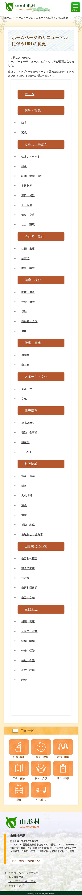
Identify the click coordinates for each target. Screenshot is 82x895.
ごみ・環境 (28, 224)
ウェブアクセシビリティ (22, 881)
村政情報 (31, 464)
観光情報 (31, 410)
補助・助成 (28, 524)
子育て (25, 258)
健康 (24, 331)
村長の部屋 (28, 568)
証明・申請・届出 (32, 175)
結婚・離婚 (28, 640)
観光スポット (29, 422)
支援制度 (26, 185)
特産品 (25, 442)
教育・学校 (28, 268)
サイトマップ (16, 885)
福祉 (24, 311)
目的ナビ (31, 609)
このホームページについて (23, 873)
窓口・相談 (28, 195)
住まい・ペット (30, 156)
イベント (26, 452)
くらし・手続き (36, 144)
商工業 (25, 364)
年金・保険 (28, 301)
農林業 (25, 355)
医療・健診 (28, 292)
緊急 (24, 132)
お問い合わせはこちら (29, 861)
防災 (24, 122)
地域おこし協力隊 (32, 534)
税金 (24, 166)
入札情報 (26, 495)
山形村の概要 (29, 558)
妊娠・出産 (28, 248)
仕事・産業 (33, 343)
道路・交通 (28, 214)
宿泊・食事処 (29, 432)
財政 (24, 485)
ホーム (8, 17)
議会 (24, 505)
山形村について (36, 546)
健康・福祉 (33, 280)
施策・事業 (28, 476)
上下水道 (26, 205)
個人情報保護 (16, 877)
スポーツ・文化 (36, 377)
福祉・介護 (28, 660)
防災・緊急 (33, 110)
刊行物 (25, 577)
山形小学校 (28, 597)
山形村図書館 (29, 587)
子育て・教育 (34, 236)
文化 (24, 398)
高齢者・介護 (29, 321)
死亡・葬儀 (28, 670)
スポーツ (26, 389)
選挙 (24, 514)
